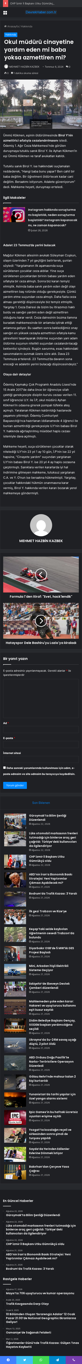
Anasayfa (13, 26)
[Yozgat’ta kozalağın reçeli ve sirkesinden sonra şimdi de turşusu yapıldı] (15, 1135)
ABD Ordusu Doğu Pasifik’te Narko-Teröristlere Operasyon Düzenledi (51, 1061)
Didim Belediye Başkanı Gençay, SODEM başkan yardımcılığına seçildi (52, 1025)
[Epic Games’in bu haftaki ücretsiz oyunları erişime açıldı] (15, 1117)
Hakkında (26, 26)
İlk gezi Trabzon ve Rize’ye (48, 911)
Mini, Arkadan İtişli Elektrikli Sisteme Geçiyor (48, 968)
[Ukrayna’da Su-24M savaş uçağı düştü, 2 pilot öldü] (15, 1045)
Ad (6, 723)
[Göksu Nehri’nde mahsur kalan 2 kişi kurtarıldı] (15, 1082)
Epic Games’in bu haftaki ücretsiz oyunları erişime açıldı (53, 1114)
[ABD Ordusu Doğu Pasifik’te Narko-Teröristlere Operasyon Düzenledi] (15, 1062)
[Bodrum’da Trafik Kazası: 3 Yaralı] (15, 899)
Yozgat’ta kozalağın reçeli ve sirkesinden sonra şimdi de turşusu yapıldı (50, 1134)
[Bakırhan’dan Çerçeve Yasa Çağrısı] (15, 1172)
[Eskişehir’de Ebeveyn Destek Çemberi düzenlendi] (15, 989)
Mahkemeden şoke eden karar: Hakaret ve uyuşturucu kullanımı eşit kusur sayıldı (52, 1005)
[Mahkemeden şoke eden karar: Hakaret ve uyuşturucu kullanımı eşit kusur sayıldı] (15, 1006)
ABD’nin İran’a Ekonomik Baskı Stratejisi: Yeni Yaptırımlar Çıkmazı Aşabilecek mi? (50, 878)
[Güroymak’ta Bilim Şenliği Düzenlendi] (15, 821)
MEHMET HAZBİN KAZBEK (24, 66)
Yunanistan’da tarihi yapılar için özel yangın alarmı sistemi (52, 1096)
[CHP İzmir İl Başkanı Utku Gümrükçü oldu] (15, 862)
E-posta (9, 738)
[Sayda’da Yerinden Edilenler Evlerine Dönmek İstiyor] (15, 1154)
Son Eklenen (41, 803)
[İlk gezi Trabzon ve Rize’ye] (15, 916)
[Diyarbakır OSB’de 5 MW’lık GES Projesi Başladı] (15, 953)
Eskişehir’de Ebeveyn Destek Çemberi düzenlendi (49, 986)
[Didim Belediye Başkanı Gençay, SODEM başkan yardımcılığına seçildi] (15, 1026)
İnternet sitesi (12, 753)
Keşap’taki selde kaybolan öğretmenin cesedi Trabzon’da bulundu (51, 933)
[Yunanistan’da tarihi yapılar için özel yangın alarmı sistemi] (15, 1099)
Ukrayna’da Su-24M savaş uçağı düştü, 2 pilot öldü (52, 1042)
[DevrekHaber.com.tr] (41, 12)
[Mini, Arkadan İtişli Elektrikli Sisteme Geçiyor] (15, 971)
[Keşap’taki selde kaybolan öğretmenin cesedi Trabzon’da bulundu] (15, 934)
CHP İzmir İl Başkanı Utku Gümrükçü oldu (35, 3)
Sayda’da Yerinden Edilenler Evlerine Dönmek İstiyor (49, 1151)
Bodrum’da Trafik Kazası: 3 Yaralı (53, 894)
